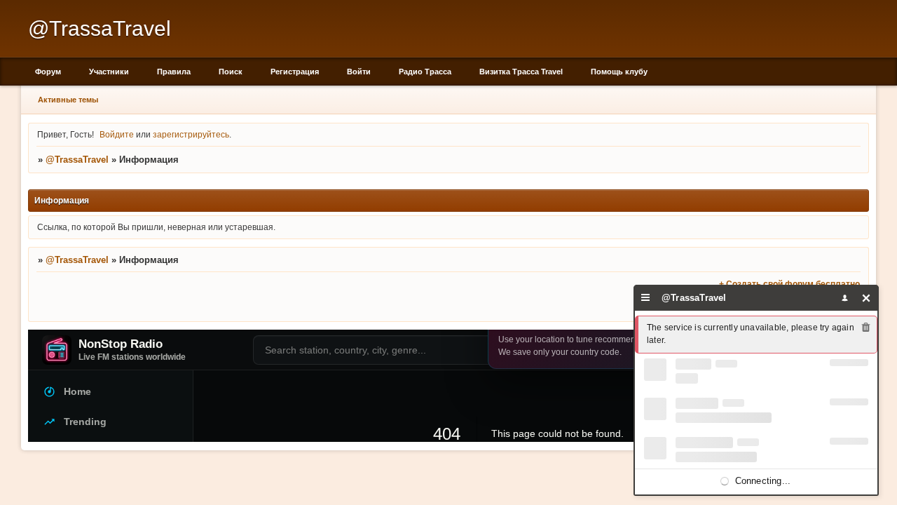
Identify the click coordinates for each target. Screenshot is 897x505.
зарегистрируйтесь (191, 134)
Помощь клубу (619, 71)
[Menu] (646, 298)
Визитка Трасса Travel (521, 71)
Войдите (117, 134)
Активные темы (68, 99)
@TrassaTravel (77, 159)
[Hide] (866, 298)
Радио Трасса (425, 71)
